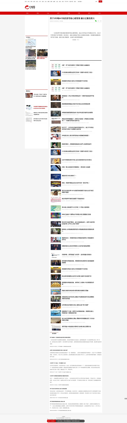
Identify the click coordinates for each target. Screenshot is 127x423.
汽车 (40, 1)
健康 (54, 1)
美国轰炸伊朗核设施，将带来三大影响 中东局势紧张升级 (78, 283)
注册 (96, 1)
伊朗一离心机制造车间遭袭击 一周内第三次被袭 (76, 167)
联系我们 (58, 419)
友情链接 (73, 419)
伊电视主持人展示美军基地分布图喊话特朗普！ (76, 135)
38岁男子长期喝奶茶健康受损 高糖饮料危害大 (59, 375)
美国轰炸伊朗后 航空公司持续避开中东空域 (74, 81)
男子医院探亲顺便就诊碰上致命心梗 (57, 401)
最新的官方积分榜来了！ (69, 176)
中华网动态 (78, 419)
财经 (34, 1)
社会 (48, 13)
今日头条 (61, 21)
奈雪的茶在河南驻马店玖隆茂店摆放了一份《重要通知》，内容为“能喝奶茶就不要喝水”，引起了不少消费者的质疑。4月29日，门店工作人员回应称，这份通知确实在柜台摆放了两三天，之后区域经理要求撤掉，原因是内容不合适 (75, 354)
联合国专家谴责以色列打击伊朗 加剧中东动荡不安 (76, 276)
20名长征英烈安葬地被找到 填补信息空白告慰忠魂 (30, 68)
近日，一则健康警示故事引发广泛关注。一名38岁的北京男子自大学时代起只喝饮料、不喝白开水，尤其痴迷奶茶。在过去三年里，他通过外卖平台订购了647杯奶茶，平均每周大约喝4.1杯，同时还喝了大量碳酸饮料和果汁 (75, 380)
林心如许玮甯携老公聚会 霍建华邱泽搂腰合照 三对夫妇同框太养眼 (78, 319)
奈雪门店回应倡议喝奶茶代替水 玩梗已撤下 (59, 350)
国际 (38, 13)
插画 (51, 1)
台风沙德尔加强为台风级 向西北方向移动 (30, 47)
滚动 (99, 13)
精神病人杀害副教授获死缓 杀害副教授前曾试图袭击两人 (78, 230)
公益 (57, 1)
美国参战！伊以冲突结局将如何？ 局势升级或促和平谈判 (78, 96)
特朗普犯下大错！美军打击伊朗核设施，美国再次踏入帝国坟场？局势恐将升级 (78, 312)
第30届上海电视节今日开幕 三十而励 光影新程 (75, 207)
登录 (100, 1)
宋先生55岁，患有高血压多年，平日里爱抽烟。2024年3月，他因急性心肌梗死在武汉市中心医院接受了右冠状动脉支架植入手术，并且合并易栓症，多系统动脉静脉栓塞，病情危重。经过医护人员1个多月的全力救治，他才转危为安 (75, 393)
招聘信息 (62, 419)
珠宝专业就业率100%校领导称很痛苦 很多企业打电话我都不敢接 (77, 191)
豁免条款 (70, 419)
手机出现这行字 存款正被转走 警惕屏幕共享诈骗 (30, 57)
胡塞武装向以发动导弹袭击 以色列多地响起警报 (76, 246)
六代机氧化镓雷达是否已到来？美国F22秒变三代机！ (77, 72)
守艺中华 (66, 1)
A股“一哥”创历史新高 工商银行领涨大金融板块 (76, 65)
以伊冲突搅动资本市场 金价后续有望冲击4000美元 (77, 160)
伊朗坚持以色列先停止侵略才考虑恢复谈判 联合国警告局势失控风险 (78, 297)
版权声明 (66, 419)
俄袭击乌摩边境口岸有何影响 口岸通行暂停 (42, 57)
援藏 (48, 1)
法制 (63, 1)
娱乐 (37, 1)
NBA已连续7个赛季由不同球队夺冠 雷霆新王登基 (76, 214)
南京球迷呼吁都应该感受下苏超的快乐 (73, 198)
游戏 (43, 1)
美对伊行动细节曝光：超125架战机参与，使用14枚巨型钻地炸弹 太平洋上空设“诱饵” (78, 223)
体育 (58, 13)
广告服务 (54, 419)
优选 (60, 1)
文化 (46, 1)
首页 (26, 1)
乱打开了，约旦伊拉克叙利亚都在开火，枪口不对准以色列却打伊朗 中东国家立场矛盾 (78, 128)
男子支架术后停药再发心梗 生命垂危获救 (58, 388)
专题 (69, 13)
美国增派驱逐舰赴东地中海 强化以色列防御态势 (76, 104)
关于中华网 (51, 419)
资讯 (29, 1)
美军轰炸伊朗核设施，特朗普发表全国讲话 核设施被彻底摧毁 (78, 261)
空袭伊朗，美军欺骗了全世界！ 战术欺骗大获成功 (76, 254)
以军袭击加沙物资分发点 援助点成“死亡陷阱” (75, 305)
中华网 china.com (30, 7)
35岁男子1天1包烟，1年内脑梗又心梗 (58, 363)
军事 (31, 1)
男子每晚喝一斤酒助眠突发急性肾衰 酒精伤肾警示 (60, 337)
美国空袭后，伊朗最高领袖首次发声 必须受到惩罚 (76, 144)
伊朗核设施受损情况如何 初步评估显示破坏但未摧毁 (77, 112)
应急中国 (71, 1)
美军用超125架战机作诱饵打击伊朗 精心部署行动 (76, 326)
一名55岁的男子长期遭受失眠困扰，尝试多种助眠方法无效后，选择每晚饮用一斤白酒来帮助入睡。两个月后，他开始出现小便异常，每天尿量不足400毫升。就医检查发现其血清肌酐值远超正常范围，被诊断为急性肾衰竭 (75, 342)
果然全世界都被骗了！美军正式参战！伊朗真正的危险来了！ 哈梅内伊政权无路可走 (78, 119)
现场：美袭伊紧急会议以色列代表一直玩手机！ (76, 183)
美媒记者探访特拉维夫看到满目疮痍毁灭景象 (75, 290)
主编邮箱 (63, 416)
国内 (27, 13)
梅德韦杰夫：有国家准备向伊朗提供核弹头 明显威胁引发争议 (78, 238)
